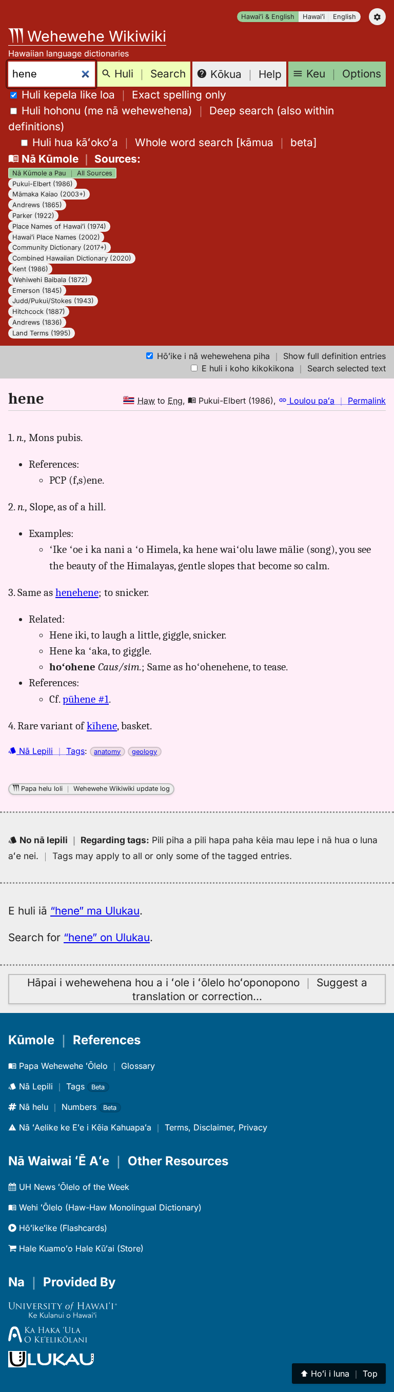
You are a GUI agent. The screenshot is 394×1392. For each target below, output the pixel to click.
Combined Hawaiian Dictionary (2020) (71, 258)
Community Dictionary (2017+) (59, 247)
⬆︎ (339, 1373)
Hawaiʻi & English (267, 17)
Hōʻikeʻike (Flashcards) (61, 1228)
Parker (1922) (33, 216)
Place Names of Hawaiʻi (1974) (59, 226)
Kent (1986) (30, 269)
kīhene (102, 726)
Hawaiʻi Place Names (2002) (56, 237)
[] (174, 142)
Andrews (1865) (37, 205)
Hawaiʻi (314, 17)
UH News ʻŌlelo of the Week (72, 1187)
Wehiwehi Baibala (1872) (50, 280)
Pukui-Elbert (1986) (42, 184)
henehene (76, 592)
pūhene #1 (86, 699)
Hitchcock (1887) (38, 311)
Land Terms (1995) (41, 333)
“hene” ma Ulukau (95, 910)
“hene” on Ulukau (107, 937)
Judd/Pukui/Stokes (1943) (53, 301)
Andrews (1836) (37, 322)
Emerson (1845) (37, 290)
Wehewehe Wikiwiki (94, 36)
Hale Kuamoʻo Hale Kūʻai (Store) (80, 1248)
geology (144, 751)
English (344, 17)
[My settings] (377, 16)
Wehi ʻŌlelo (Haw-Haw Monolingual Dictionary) (109, 1207)
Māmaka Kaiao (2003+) (49, 194)
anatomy (107, 751)
